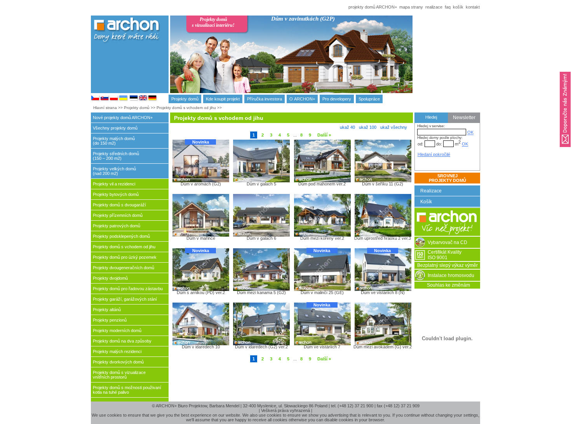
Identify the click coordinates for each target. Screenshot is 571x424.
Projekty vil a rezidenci (114, 184)
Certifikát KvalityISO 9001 (444, 254)
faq (448, 7)
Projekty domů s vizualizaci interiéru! (213, 22)
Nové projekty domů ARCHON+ (123, 117)
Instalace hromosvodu (451, 275)
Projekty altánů (107, 309)
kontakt (473, 7)
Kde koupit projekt (223, 99)
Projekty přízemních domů (118, 215)
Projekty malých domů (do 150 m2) (114, 140)
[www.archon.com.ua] (123, 99)
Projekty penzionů (110, 320)
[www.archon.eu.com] (152, 99)
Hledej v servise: (431, 126)
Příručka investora (264, 99)
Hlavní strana (105, 108)
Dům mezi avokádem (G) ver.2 (382, 346)
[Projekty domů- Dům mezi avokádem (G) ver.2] (382, 323)
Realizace (431, 191)
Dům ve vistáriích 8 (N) (383, 292)
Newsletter (464, 117)
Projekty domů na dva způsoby (122, 341)
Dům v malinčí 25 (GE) (322, 292)
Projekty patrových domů (116, 225)
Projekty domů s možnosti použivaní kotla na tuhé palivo (127, 390)
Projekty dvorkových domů (118, 362)
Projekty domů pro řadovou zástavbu (128, 288)
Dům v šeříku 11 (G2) (382, 184)
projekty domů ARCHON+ (372, 7)
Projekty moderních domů (117, 330)
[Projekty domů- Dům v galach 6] (261, 215)
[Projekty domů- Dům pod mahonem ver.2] (322, 160)
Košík (426, 201)
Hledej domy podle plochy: (440, 137)
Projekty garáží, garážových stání (125, 299)
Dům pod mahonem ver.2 (322, 184)
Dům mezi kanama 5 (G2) (261, 292)
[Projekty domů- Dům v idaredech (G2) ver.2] (261, 323)
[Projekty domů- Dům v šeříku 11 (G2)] (382, 160)
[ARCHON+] (114, 99)
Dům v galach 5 (261, 184)
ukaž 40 (347, 127)
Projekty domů (184, 99)
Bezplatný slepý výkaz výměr (447, 265)
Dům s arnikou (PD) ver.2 (201, 292)
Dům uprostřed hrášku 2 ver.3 (382, 238)
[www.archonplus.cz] (95, 99)
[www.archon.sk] (105, 99)
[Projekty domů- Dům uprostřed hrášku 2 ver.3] (382, 215)
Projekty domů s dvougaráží (119, 204)
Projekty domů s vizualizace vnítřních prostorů (119, 374)
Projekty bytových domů (116, 194)
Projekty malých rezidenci (117, 351)
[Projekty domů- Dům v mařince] (200, 215)
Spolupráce (369, 99)
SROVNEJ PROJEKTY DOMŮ (447, 178)
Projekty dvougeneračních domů (123, 267)
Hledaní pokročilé (434, 154)
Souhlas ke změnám (448, 285)
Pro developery (336, 99)
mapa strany (411, 7)
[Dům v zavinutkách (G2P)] (334, 61)
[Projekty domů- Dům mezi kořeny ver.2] (322, 215)
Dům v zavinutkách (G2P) (303, 19)
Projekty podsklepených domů (121, 236)
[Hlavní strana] (447, 234)
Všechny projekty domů (115, 128)
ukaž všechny (393, 127)
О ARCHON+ (302, 99)
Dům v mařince (200, 238)
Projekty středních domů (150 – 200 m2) (116, 156)
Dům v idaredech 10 (201, 346)
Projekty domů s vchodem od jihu (186, 108)
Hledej (431, 117)
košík (458, 7)
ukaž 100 (367, 127)
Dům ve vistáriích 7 (322, 346)
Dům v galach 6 (261, 238)
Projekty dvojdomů (110, 278)
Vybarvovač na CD (447, 242)
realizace (433, 7)
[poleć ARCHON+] (565, 149)
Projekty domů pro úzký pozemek (125, 257)
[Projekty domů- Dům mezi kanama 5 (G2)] (261, 269)
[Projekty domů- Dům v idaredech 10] (200, 323)
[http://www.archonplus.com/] (143, 99)
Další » (324, 135)
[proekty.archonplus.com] (134, 99)
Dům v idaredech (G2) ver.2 (261, 346)
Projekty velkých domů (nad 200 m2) (114, 171)
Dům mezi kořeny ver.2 (322, 238)
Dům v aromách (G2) (201, 184)
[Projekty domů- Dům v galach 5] (261, 160)
